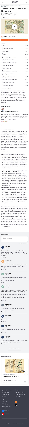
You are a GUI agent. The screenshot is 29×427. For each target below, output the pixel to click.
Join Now (14, 39)
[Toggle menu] (3, 2)
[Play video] (14, 27)
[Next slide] (26, 373)
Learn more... (4, 121)
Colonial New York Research (11, 376)
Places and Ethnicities (7, 5)
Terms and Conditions (20, 394)
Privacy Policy (18, 396)
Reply (2, 256)
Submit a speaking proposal (6, 407)
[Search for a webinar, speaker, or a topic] (26, 2)
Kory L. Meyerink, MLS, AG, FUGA (10, 380)
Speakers (4, 396)
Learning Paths (5, 394)
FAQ (3, 399)
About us (17, 390)
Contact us (4, 401)
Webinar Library (5, 392)
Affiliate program (5, 404)
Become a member (19, 392)
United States (16, 5)
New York (3, 6)
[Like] (5, 257)
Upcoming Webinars (6, 390)
